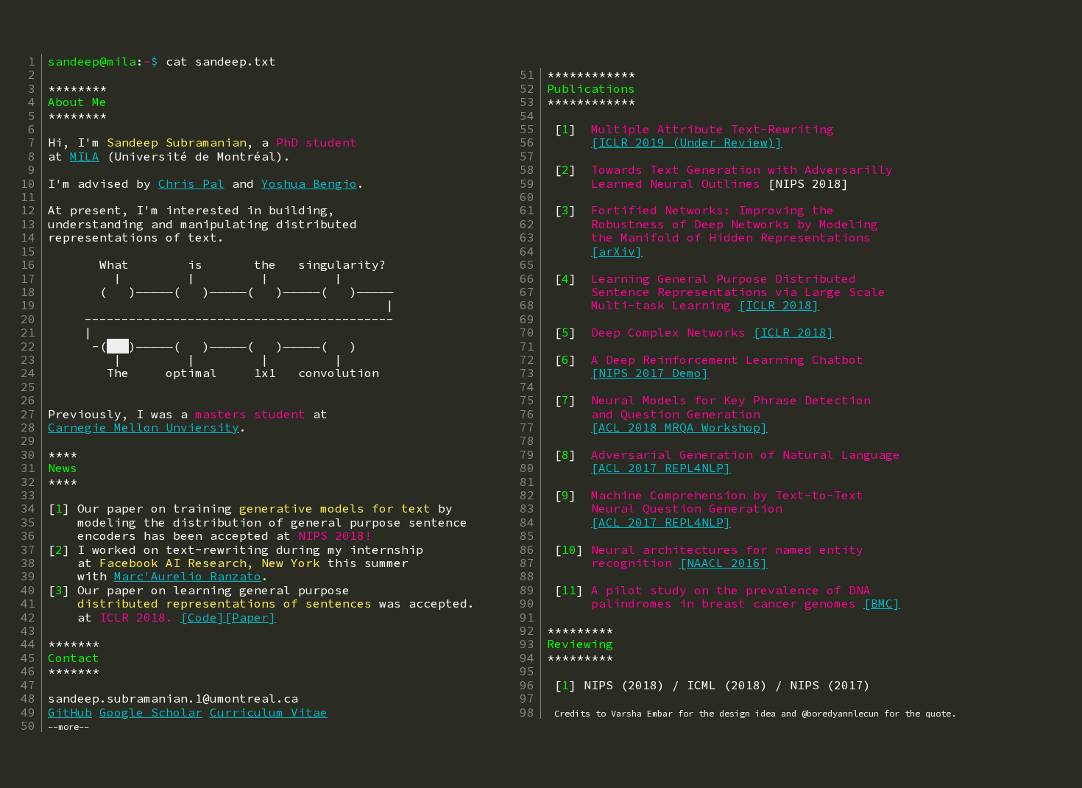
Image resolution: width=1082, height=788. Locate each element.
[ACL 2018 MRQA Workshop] (679, 427)
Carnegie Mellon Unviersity (143, 427)
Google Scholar (150, 712)
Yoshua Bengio (309, 183)
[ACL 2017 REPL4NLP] (661, 467)
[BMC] (881, 603)
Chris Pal (191, 183)
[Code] (202, 617)
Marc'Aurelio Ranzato (187, 576)
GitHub (70, 712)
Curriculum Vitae (269, 712)
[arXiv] (617, 251)
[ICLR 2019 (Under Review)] (686, 142)
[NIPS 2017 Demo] (650, 372)
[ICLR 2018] (778, 305)
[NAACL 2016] (723, 562)
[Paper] (250, 617)
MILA (84, 156)
